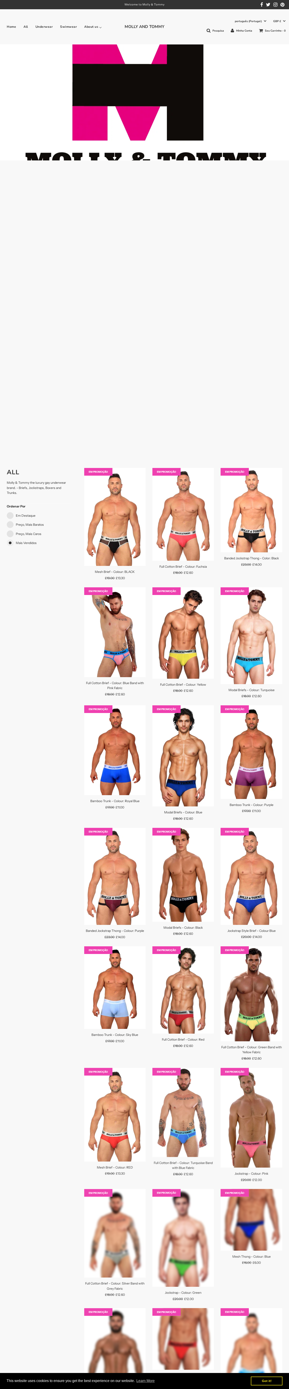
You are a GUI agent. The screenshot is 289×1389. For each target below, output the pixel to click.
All (25, 26)
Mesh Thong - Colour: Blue (251, 1256)
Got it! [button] (267, 1381)
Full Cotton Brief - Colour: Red (183, 1039)
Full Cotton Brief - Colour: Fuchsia (183, 567)
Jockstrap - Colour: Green (183, 1292)
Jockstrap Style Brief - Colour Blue (251, 931)
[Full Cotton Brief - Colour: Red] (183, 990)
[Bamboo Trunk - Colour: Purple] (251, 752)
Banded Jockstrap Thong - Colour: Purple (115, 931)
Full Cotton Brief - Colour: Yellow (183, 685)
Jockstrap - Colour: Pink (251, 1173)
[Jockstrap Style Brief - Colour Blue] (251, 876)
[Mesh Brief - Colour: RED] (115, 1114)
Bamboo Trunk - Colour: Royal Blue (115, 801)
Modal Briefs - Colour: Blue (183, 812)
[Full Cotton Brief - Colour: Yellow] (183, 633)
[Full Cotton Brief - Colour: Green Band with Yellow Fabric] (251, 993)
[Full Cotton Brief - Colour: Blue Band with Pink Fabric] (115, 632)
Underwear (44, 26)
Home (11, 26)
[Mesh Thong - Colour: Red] (183, 1338)
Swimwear (68, 26)
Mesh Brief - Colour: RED (115, 1167)
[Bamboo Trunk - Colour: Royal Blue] (115, 750)
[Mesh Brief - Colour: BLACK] (115, 517)
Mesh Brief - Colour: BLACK (115, 572)
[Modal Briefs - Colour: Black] (183, 875)
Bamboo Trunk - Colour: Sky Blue (114, 1035)
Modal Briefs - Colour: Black (183, 928)
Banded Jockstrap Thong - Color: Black (251, 558)
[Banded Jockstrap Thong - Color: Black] (251, 510)
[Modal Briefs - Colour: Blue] (183, 755)
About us (91, 26)
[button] (250, 21)
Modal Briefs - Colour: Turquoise (251, 690)
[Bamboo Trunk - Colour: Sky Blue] (115, 987)
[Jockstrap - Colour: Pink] (251, 1117)
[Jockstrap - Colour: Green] (183, 1238)
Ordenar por (16, 506)
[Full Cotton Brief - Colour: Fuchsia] (183, 514)
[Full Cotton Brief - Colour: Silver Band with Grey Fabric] (115, 1233)
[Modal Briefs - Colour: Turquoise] (251, 635)
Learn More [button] (145, 1381)
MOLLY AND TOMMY (144, 26)
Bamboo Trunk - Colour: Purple (251, 805)
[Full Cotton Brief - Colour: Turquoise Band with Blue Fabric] (183, 1112)
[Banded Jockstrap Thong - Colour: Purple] (115, 876)
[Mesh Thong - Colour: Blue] (251, 1219)
